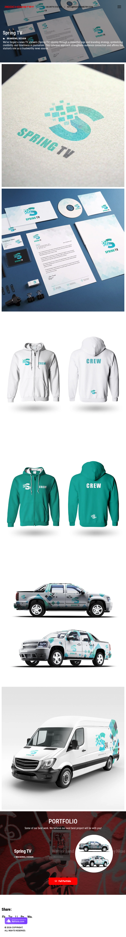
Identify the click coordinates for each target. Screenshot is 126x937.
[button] (63, 881)
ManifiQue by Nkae (108, 851)
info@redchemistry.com (80, 7)
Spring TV (22, 851)
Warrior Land (63, 851)
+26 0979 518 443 (53, 7)
